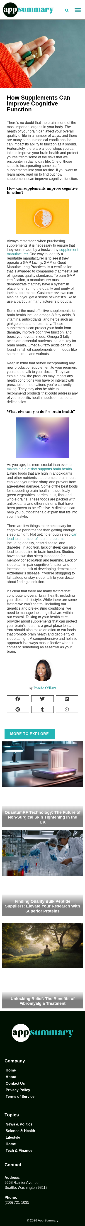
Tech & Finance (19, 1150)
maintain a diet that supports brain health (39, 469)
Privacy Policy (18, 1090)
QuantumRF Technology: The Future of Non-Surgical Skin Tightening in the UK (42, 817)
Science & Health (20, 1131)
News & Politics (19, 1124)
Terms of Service (20, 1096)
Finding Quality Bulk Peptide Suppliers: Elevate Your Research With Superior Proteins (42, 906)
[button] (78, 10)
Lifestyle (13, 1137)
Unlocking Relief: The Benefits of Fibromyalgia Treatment (43, 1001)
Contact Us (15, 1083)
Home (11, 1070)
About (11, 1077)
